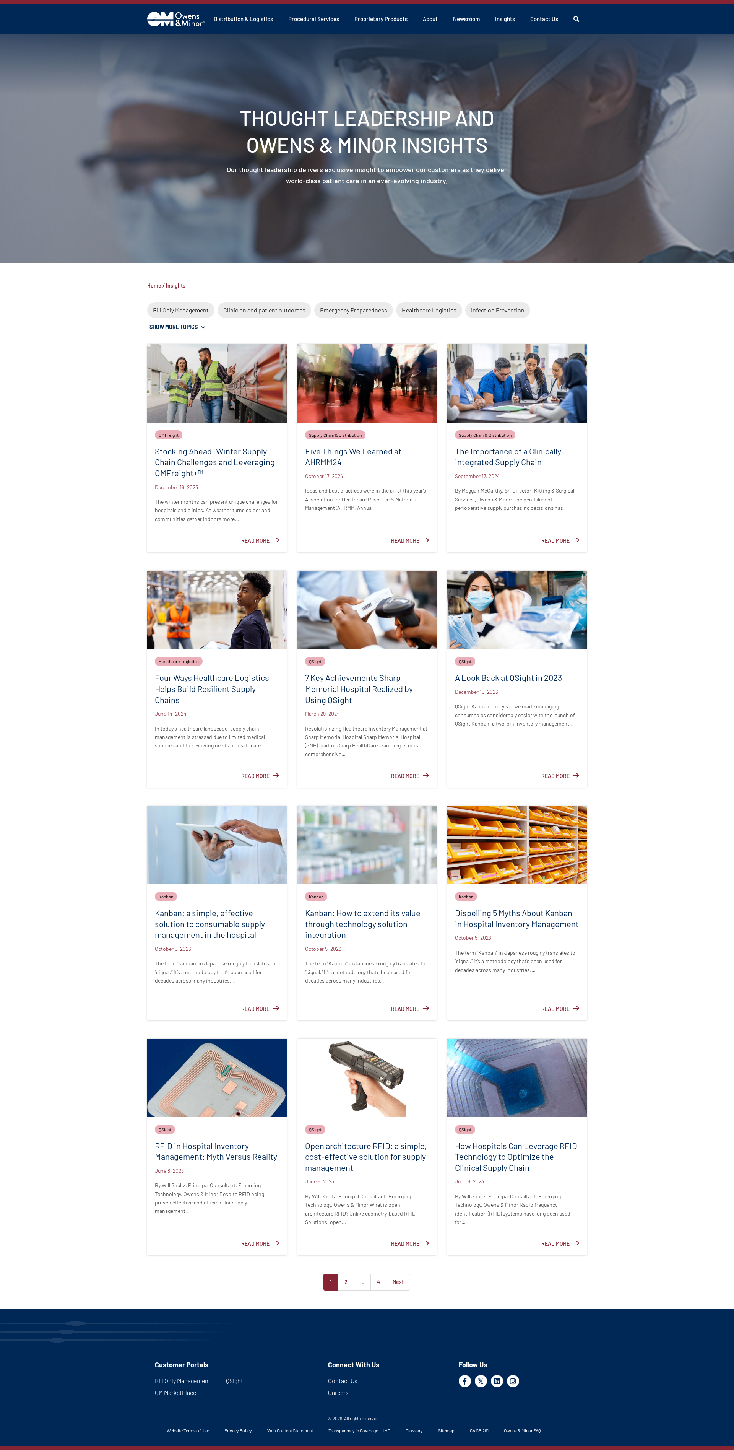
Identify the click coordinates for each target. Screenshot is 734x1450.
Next (398, 1282)
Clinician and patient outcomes (264, 310)
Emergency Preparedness (353, 310)
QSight (315, 661)
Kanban (166, 896)
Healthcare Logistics (429, 310)
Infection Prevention (498, 310)
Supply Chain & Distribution (335, 435)
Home (154, 285)
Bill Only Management (181, 310)
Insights (175, 285)
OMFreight (169, 435)
